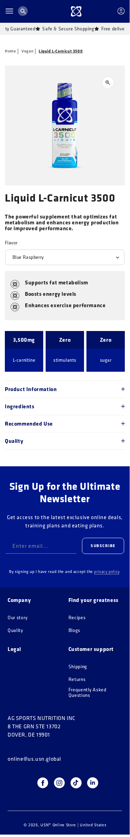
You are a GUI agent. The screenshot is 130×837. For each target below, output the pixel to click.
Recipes (77, 618)
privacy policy (106, 571)
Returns (77, 679)
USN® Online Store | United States (73, 824)
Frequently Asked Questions (87, 692)
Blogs (74, 630)
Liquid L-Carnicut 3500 (61, 51)
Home (10, 50)
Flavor (11, 243)
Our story (17, 618)
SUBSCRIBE (103, 545)
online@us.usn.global (34, 758)
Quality (15, 630)
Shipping (77, 667)
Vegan (27, 50)
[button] (9, 11)
